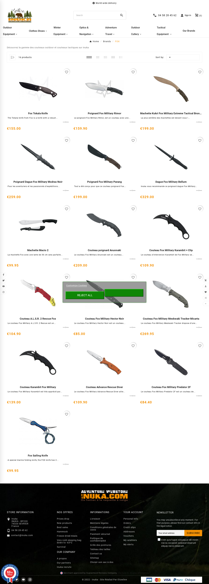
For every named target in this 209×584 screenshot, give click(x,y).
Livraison (95, 519)
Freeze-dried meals (67, 536)
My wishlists (130, 540)
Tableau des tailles (100, 549)
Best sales (62, 527)
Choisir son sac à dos (101, 562)
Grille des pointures (100, 545)
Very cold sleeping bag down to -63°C (69, 541)
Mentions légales (99, 523)
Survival (61, 547)
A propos (62, 558)
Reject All (85, 295)
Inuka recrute (64, 567)
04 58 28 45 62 (19, 530)
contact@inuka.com (22, 535)
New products (64, 523)
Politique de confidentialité (98, 539)
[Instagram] (29, 579)
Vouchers (128, 536)
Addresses (129, 531)
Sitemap (94, 558)
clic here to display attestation (133, 573)
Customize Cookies (76, 285)
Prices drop (63, 519)
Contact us (96, 553)
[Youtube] (23, 579)
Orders (127, 523)
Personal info (130, 519)
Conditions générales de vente (103, 528)
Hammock (62, 531)
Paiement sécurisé (100, 534)
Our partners (64, 563)
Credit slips (129, 527)
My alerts (128, 544)
